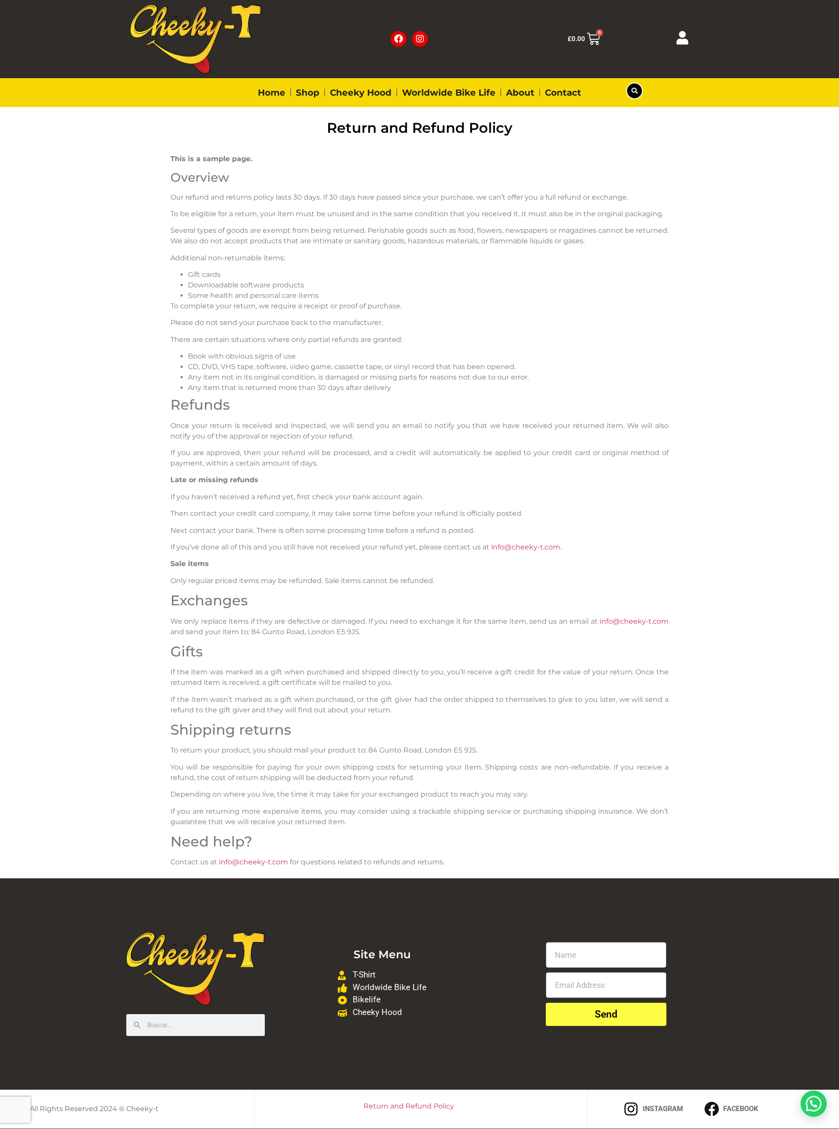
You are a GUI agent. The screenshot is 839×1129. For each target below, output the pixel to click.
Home (271, 92)
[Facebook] (398, 39)
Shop (307, 92)
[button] (634, 91)
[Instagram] (420, 39)
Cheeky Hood (361, 92)
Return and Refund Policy (409, 1106)
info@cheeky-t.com (525, 547)
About (520, 92)
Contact (563, 92)
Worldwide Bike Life (449, 92)
